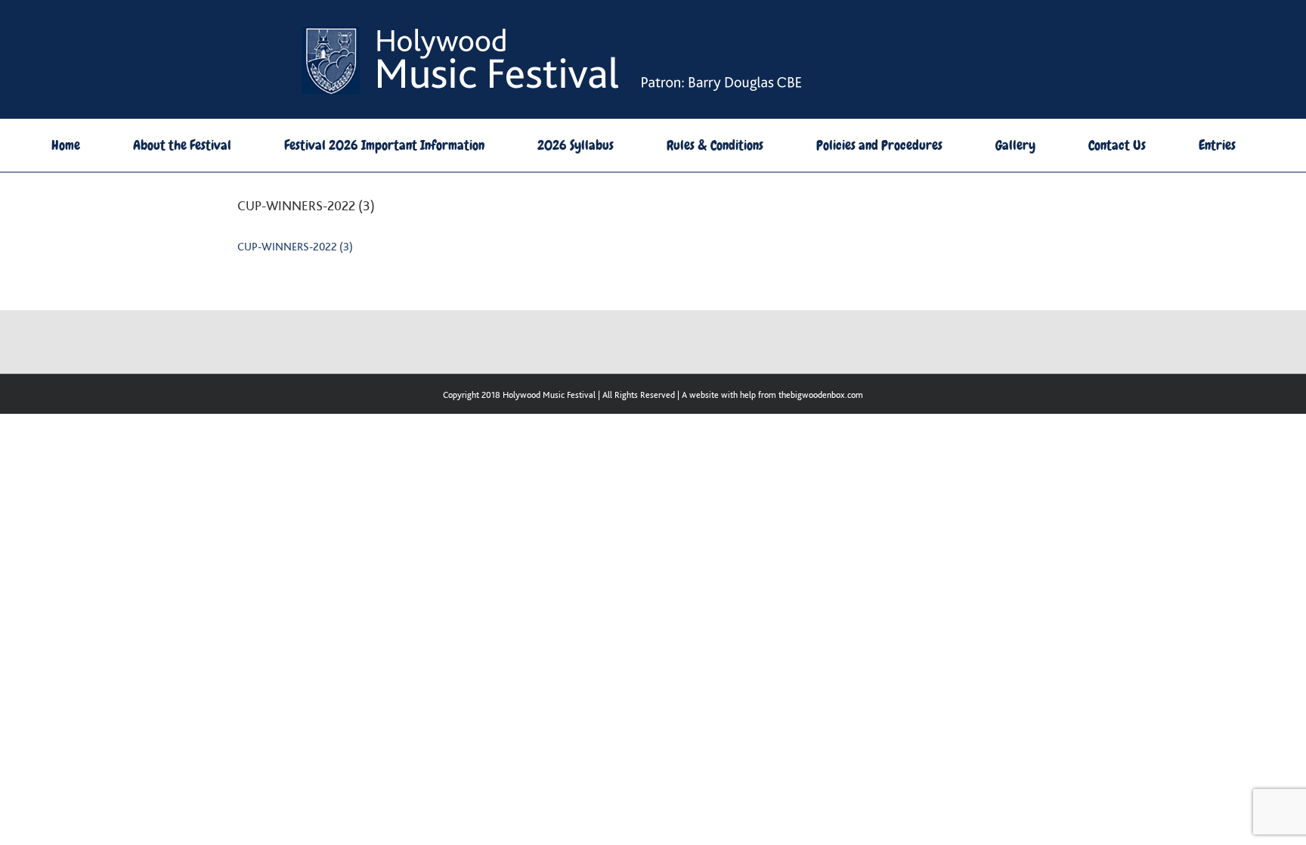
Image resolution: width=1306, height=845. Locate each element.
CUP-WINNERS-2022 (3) (295, 246)
